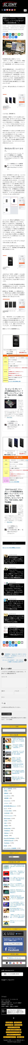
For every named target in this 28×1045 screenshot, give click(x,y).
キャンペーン (7, 800)
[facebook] (5, 10)
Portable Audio (6, 27)
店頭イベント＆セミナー (9, 1037)
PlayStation (7, 843)
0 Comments (5, 31)
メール (16, 691)
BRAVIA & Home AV (8, 840)
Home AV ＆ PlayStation (13, 1027)
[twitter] (2, 10)
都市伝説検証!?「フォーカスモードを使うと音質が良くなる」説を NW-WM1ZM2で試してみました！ (13, 560)
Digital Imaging (17, 1022)
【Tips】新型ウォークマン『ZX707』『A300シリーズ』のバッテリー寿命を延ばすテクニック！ (14, 632)
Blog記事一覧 (9, 1022)
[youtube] (7, 10)
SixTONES (5, 29)
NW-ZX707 (10, 29)
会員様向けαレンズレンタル (13, 1034)
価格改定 (6, 793)
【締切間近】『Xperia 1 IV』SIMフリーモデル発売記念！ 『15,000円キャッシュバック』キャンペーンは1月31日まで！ (13, 655)
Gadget (6, 825)
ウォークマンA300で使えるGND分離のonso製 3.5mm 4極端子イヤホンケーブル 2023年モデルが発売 (14, 619)
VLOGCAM (6, 813)
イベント (6, 803)
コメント (4, 676)
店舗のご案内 (20, 1037)
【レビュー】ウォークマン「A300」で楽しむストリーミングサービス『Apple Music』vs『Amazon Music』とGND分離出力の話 (13, 605)
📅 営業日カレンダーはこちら (14, 958)
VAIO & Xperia (7, 818)
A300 (22, 29)
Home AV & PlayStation (9, 838)
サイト (3, 697)
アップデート (7, 795)
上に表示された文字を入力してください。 (11, 707)
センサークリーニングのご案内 (13, 1032)
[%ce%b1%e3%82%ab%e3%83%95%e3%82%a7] (10, 10)
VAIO (5, 823)
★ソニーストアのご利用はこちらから (11, 547)
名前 (3, 691)
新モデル (17, 27)
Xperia (5, 820)
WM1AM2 (22, 27)
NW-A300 (15, 29)
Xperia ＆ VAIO (9, 1025)
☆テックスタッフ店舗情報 (10, 848)
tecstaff (4, 25)
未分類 (5, 845)
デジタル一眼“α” (8, 810)
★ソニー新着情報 (12, 25)
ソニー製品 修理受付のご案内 (14, 1029)
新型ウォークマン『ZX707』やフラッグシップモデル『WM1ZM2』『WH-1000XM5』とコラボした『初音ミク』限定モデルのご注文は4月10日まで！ (13, 589)
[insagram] (12, 10)
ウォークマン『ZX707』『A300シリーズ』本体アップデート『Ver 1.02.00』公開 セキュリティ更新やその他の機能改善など (14, 573)
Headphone (7, 830)
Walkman (18, 25)
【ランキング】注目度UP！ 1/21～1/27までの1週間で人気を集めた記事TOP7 (14, 660)
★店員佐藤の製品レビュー (10, 806)
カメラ (5, 808)
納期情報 (23, 25)
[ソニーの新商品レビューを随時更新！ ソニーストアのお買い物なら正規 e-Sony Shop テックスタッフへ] (9, 6)
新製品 (5, 790)
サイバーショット (8, 815)
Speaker (6, 835)
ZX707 (19, 29)
